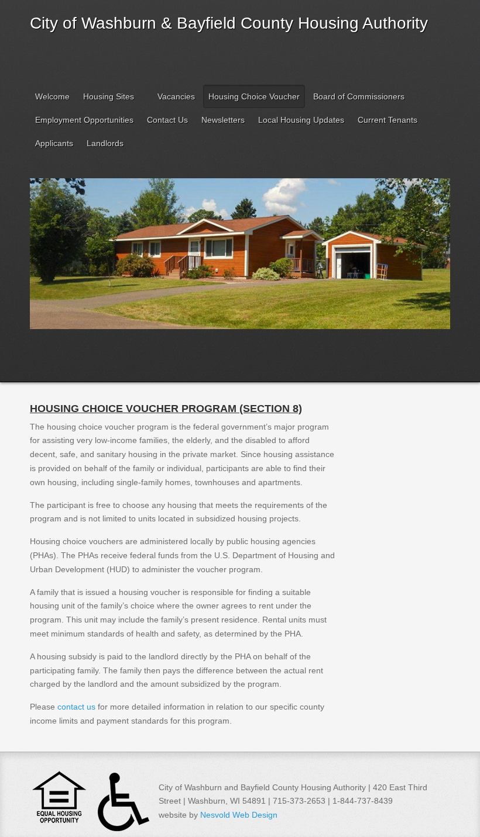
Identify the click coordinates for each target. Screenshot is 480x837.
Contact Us (167, 119)
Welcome (52, 96)
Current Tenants (387, 119)
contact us (76, 706)
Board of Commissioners (358, 96)
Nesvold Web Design (238, 814)
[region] (240, 272)
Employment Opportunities (84, 119)
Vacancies (176, 96)
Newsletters (223, 119)
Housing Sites (108, 96)
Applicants (54, 143)
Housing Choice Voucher (254, 96)
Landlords (105, 143)
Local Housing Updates (301, 119)
